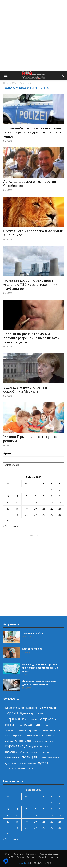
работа (42, 757)
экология (10, 768)
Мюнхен (9, 724)
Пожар (19, 725)
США (38, 724)
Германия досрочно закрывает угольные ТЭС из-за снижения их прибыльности (30, 284)
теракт (14, 763)
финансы (32, 763)
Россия (28, 724)
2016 (14, 83)
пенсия (46, 752)
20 (35, 508)
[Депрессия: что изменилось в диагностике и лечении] (11, 685)
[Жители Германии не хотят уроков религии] (33, 417)
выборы (9, 741)
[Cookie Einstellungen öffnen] (5, 862)
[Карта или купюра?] (11, 652)
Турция (47, 725)
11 (17, 502)
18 (17, 508)
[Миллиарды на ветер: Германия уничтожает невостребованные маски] (11, 668)
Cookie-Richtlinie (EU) (48, 857)
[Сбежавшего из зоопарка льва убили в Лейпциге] (33, 212)
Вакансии (18, 853)
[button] (5, 75)
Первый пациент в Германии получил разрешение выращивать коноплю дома (31, 338)
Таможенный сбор (32, 633)
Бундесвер (27, 713)
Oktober (23, 83)
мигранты (46, 746)
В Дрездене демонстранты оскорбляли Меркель (25, 389)
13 (35, 502)
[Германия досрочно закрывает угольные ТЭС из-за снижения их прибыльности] (33, 261)
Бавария (31, 708)
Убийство (9, 730)
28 (43, 514)
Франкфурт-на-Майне (38, 730)
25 (17, 514)
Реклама (31, 857)
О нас (7, 853)
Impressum (31, 853)
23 (59, 508)
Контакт (20, 857)
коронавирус (16, 746)
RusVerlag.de (24, 863)
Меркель (47, 719)
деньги (19, 740)
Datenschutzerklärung (49, 853)
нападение (11, 751)
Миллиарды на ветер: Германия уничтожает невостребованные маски (40, 667)
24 (8, 514)
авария (55, 730)
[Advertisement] (33, 35)
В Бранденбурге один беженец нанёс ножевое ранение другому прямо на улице (33, 132)
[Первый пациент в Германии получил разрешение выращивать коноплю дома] (33, 315)
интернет (49, 741)
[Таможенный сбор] (11, 637)
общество (24, 752)
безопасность (34, 735)
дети (28, 741)
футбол (43, 763)
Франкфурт (22, 730)
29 (51, 514)
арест (8, 735)
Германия (16, 718)
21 (43, 508)
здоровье (38, 740)
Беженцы (47, 707)
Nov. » (15, 526)
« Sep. (6, 526)
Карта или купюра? (32, 648)
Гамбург (40, 713)
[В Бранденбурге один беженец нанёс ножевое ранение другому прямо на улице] (33, 109)
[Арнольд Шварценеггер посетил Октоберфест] (33, 162)
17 (8, 508)
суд (7, 763)
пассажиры (35, 752)
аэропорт (18, 735)
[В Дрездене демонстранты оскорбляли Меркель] (33, 368)
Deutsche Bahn (14, 708)
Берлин (11, 713)
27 (35, 514)
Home (6, 83)
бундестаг (50, 735)
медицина (33, 746)
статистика (53, 757)
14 (43, 502)
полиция (29, 757)
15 (51, 502)
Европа (33, 719)
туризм (22, 763)
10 (8, 502)
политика (12, 757)
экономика (26, 768)
